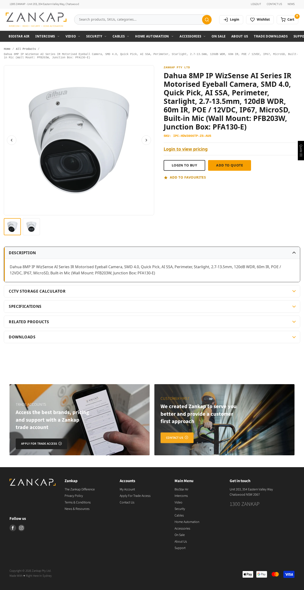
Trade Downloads (271, 36)
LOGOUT (256, 4)
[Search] (207, 19)
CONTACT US (274, 4)
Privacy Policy (74, 495)
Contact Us (127, 502)
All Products (26, 49)
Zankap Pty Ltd (177, 67)
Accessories (190, 36)
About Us (239, 36)
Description (22, 252)
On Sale (219, 36)
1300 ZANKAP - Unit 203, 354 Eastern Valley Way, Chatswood (44, 4)
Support (180, 548)
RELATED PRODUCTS (29, 321)
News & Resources (77, 509)
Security (94, 36)
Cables (119, 36)
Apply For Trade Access (135, 495)
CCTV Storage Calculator (37, 291)
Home (7, 49)
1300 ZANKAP (245, 504)
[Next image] (146, 140)
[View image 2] (31, 226)
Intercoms (45, 36)
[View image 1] (12, 226)
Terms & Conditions (78, 502)
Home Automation (152, 36)
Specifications (25, 306)
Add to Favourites (188, 177)
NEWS (291, 4)
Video (71, 36)
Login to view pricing (186, 149)
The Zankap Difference (80, 489)
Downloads (22, 337)
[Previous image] (11, 140)
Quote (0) (301, 150)
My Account (127, 489)
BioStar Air (19, 36)
